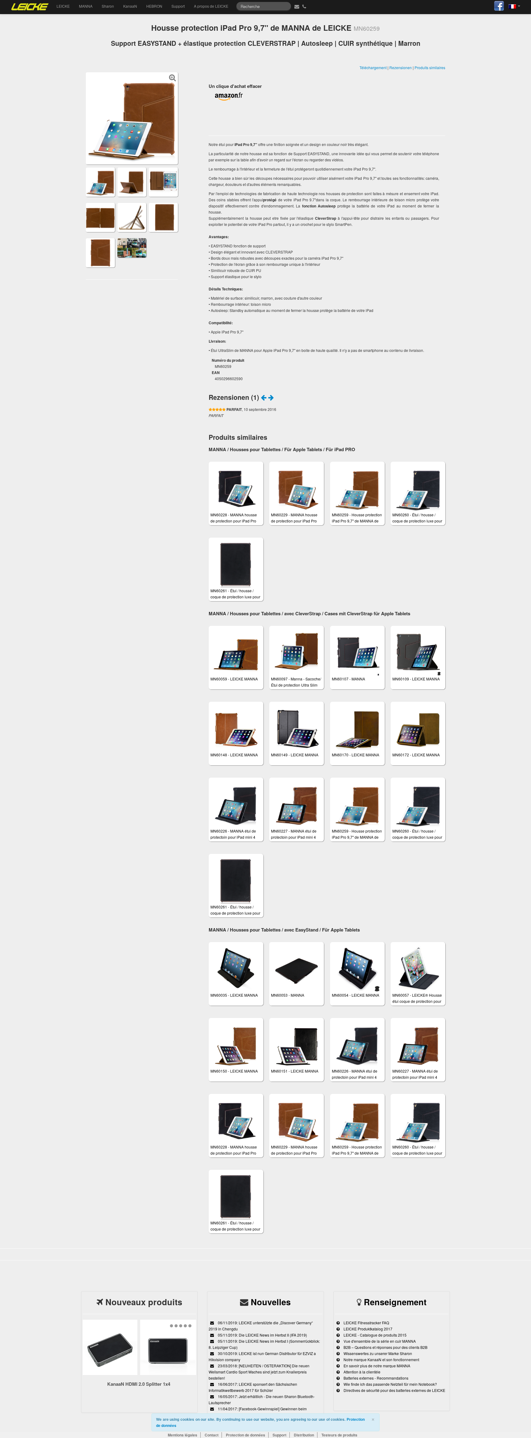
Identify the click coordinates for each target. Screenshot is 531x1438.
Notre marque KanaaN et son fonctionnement (381, 1359)
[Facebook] (499, 5)
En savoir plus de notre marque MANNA (376, 1365)
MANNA (85, 6)
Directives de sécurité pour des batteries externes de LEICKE (394, 1390)
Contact (211, 1435)
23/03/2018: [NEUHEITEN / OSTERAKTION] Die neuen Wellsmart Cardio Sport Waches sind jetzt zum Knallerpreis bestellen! (259, 1372)
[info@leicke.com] (296, 6)
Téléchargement (373, 67)
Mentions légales (182, 1435)
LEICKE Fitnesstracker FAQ (366, 1322)
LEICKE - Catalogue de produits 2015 (375, 1335)
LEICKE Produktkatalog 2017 (367, 1328)
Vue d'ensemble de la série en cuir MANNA (379, 1341)
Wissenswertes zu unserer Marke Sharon (377, 1353)
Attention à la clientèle (361, 1371)
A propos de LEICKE (211, 6)
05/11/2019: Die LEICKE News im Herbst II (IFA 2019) (262, 1335)
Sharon (108, 6)
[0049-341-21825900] (305, 6)
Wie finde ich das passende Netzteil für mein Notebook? (390, 1384)
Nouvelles (271, 1302)
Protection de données (245, 1435)
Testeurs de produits (339, 1435)
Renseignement (395, 1302)
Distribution (304, 1435)
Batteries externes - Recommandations (375, 1378)
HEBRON (154, 6)
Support (178, 6)
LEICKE (63, 6)
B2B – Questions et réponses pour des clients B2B (385, 1347)
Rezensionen (400, 67)
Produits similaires (430, 67)
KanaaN (130, 6)
